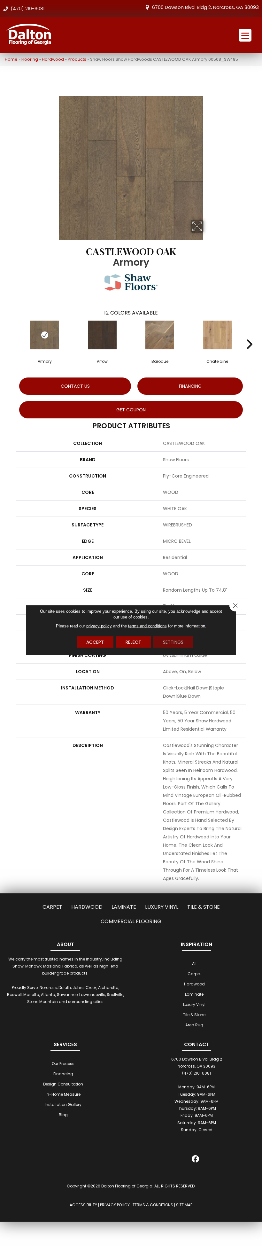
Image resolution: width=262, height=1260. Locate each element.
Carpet (52, 907)
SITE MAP (184, 1205)
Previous (13, 334)
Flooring (29, 59)
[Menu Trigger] (245, 35)
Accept (95, 642)
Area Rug (194, 1025)
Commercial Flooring (131, 921)
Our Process (63, 1063)
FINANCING (190, 386)
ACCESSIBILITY (83, 1205)
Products (77, 59)
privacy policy (99, 626)
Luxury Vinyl (161, 907)
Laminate (124, 907)
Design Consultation (63, 1084)
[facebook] (195, 1159)
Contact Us (75, 386)
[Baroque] (160, 335)
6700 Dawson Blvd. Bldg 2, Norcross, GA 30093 (205, 7)
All (194, 963)
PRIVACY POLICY (115, 1205)
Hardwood (53, 59)
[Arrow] (102, 335)
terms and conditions (147, 626)
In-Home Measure (63, 1094)
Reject (133, 642)
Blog (63, 1114)
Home (11, 59)
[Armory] (44, 335)
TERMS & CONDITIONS (153, 1205)
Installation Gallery (63, 1104)
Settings (173, 642)
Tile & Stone (203, 907)
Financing (63, 1074)
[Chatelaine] (217, 335)
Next (249, 334)
